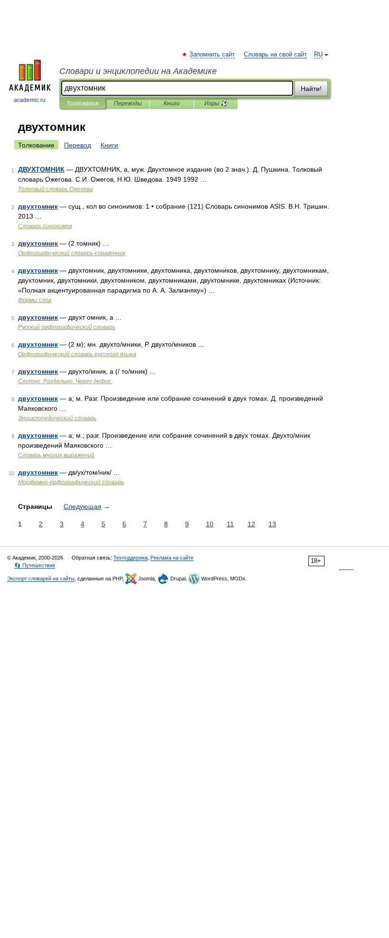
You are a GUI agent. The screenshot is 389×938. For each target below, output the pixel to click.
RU (318, 54)
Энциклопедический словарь (57, 418)
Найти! (311, 88)
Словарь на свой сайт (275, 54)
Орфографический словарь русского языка (77, 354)
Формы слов (34, 300)
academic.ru (30, 100)
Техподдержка (130, 558)
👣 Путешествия (34, 565)
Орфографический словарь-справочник (72, 253)
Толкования (82, 103)
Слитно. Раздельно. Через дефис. (65, 381)
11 (230, 524)
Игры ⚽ (216, 103)
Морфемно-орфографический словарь (71, 482)
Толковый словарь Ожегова (55, 189)
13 (272, 524)
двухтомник (38, 206)
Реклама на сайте (172, 558)
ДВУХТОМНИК (41, 169)
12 (251, 524)
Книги (172, 103)
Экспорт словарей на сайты (40, 578)
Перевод (77, 145)
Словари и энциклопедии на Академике (138, 71)
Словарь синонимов (45, 226)
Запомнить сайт (212, 54)
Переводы (128, 103)
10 (209, 524)
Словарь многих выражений (56, 455)
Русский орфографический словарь (66, 327)
